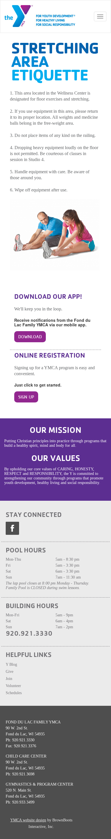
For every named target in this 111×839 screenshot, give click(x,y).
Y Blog (11, 664)
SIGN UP (26, 397)
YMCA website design (28, 820)
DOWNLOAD (30, 336)
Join (9, 679)
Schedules (14, 693)
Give (9, 671)
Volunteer (14, 686)
